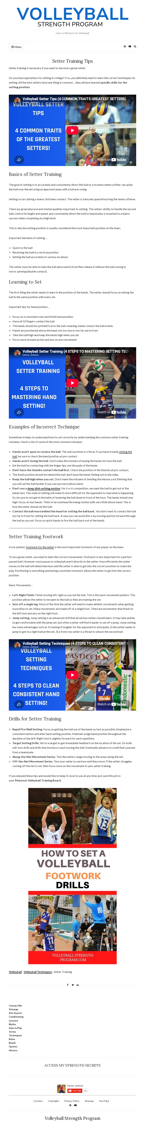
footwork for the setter (40, 547)
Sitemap (89, 1100)
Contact (38, 1100)
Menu (17, 46)
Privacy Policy (71, 1100)
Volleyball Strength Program (72, 1118)
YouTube (104, 1100)
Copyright (53, 1100)
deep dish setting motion (43, 488)
